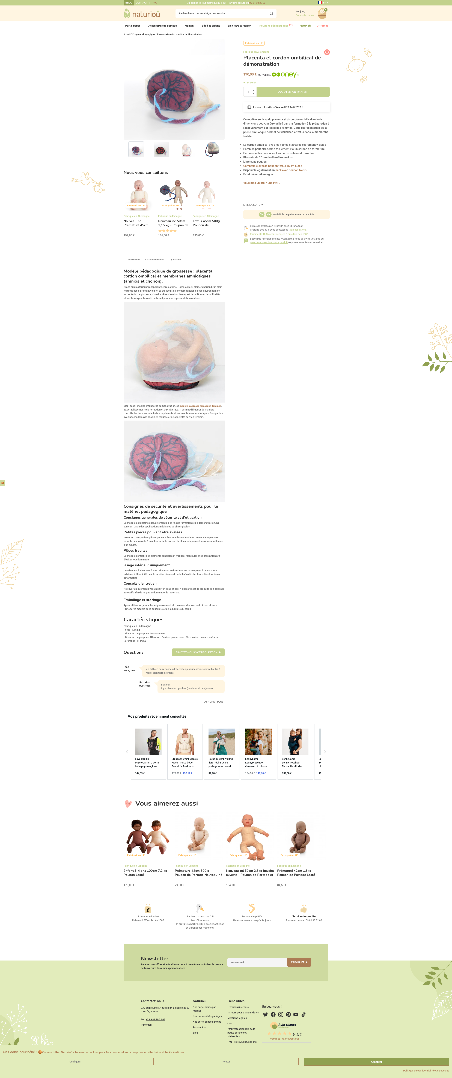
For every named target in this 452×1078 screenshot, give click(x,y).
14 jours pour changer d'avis (243, 1012)
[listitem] (148, 752)
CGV (229, 1023)
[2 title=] (163, 231)
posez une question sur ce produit (269, 242)
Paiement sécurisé (148, 916)
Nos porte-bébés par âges (207, 1016)
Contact (142, 2)
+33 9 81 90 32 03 (155, 1019)
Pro (154, 2)
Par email (146, 1024)
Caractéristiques (154, 259)
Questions (176, 259)
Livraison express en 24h (200, 916)
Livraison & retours (238, 1007)
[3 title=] (167, 231)
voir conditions (298, 229)
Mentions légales (237, 1018)
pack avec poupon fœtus (291, 170)
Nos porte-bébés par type (207, 1021)
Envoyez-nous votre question (197, 652)
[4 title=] (171, 231)
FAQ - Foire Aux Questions (242, 1041)
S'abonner (297, 962)
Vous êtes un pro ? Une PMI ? (261, 183)
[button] (127, 751)
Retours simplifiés (252, 916)
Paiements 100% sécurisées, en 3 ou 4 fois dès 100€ (279, 234)
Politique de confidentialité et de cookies (426, 1070)
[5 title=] (174, 231)
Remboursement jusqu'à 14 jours (252, 920)
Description (133, 259)
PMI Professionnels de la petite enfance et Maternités (241, 1033)
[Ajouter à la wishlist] (327, 52)
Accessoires (199, 1027)
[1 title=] (160, 231)
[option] (139, 209)
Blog (128, 2)
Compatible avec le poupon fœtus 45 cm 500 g (272, 166)
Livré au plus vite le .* (278, 107)
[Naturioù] (142, 13)
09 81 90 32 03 (257, 2)
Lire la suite (252, 205)
